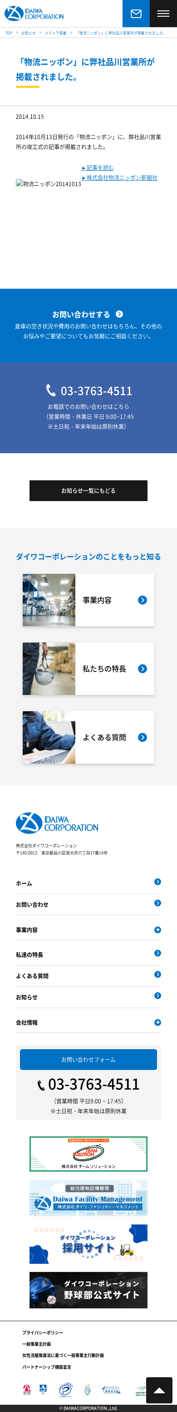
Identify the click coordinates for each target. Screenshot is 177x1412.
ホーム (24, 883)
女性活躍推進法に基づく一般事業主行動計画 (63, 1355)
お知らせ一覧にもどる (88, 490)
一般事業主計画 (36, 1344)
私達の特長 (29, 954)
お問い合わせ (32, 904)
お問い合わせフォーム (88, 1059)
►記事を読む (97, 167)
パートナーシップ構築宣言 (46, 1367)
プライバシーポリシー (42, 1333)
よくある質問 (32, 976)
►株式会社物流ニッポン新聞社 (119, 177)
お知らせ (27, 997)
